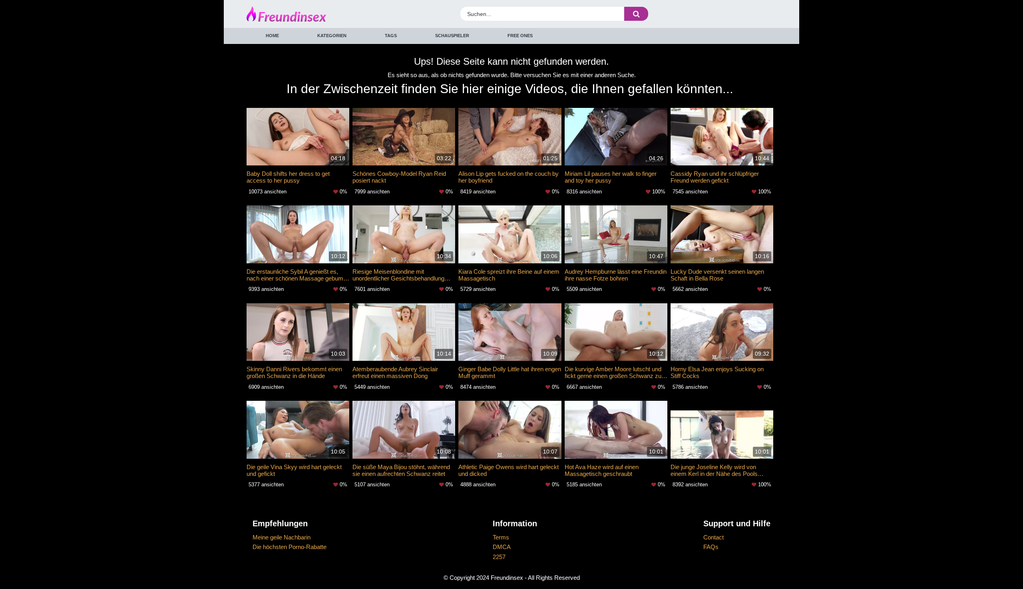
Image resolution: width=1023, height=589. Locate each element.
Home (272, 35)
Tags (391, 35)
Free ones (520, 35)
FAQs (710, 546)
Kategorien (331, 35)
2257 (499, 556)
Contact (713, 537)
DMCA (502, 546)
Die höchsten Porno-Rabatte (289, 546)
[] (636, 14)
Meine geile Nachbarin (281, 537)
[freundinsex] (313, 14)
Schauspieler (452, 35)
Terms (501, 537)
